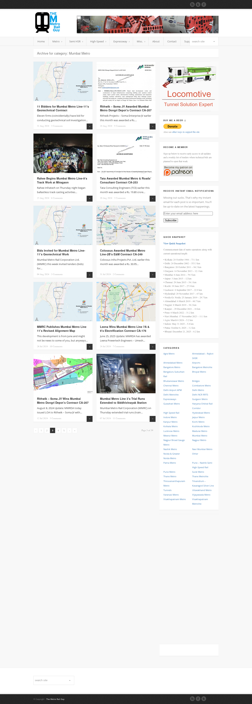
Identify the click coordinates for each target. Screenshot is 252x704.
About (156, 41)
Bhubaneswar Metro (173, 380)
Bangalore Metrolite (202, 367)
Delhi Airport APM (172, 390)
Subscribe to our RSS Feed (192, 4)
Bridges (196, 380)
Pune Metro (169, 471)
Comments (57, 125)
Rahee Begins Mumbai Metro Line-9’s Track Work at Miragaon (62, 180)
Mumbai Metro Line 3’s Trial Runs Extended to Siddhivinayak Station (123, 401)
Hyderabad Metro (201, 412)
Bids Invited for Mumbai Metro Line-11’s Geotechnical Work (61, 252)
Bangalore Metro (171, 367)
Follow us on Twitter (198, 4)
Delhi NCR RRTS (200, 394)
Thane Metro (169, 476)
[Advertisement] (189, 577)
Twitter (203, 698)
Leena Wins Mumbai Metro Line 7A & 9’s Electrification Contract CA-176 (124, 329)
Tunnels (167, 490)
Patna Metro (169, 462)
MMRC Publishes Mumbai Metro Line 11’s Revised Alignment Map (61, 329)
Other (195, 453)
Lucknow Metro (171, 431)
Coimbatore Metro (201, 385)
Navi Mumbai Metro (202, 449)
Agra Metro (169, 353)
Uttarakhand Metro (202, 490)
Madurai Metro (199, 431)
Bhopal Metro (199, 371)
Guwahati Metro (171, 403)
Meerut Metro (170, 435)
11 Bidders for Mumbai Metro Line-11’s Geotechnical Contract (63, 108)
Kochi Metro (198, 421)
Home (41, 41)
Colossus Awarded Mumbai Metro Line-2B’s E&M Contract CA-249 (122, 252)
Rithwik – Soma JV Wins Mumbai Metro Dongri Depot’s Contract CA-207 (63, 401)
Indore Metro (170, 417)
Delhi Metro (198, 390)
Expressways (169, 399)
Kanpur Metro (170, 421)
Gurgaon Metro (200, 399)
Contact (172, 41)
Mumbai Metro (199, 435)
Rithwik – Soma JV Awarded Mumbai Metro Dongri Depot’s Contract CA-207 (126, 108)
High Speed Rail (171, 412)
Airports (196, 362)
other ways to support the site (185, 131)
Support (189, 41)
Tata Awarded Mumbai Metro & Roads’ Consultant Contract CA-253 (125, 180)
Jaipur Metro (198, 417)
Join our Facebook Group (203, 4)
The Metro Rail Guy (55, 699)
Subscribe (170, 220)
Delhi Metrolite (171, 394)
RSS (192, 698)
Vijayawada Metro (201, 494)
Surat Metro (198, 471)
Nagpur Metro (199, 440)
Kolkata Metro (170, 426)
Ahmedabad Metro (173, 362)
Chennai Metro (171, 385)
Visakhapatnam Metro (174, 499)
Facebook (198, 698)
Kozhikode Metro (201, 426)
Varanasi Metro (171, 494)
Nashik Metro (170, 449)
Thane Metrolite (200, 476)
